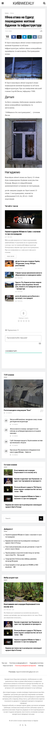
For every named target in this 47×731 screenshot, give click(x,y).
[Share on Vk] (34, 37)
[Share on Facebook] (13, 37)
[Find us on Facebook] (20, 725)
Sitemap (40, 665)
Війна (12, 13)
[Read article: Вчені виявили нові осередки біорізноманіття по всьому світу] (8, 472)
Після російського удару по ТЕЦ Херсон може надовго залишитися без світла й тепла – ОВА (28, 489)
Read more (11, 256)
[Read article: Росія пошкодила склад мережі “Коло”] (23, 393)
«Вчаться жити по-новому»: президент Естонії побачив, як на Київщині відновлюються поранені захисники (25, 431)
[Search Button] (44, 3)
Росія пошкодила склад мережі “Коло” (17, 410)
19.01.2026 (8, 31)
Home (7, 13)
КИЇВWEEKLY (23, 3)
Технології (9, 600)
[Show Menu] (3, 3)
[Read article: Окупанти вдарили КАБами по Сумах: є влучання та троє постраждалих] (23, 219)
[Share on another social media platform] (39, 37)
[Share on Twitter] (19, 37)
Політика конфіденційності (18, 663)
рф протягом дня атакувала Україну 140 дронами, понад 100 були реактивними (27, 263)
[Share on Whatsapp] (29, 37)
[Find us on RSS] (25, 725)
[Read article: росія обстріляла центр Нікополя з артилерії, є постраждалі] (9, 298)
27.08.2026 (9, 237)
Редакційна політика (36, 663)
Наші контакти (8, 665)
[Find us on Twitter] (23, 725)
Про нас (4, 663)
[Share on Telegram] (24, 37)
